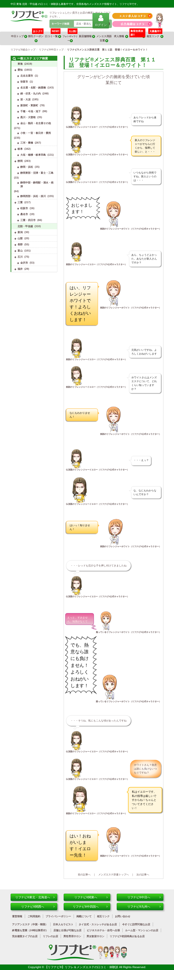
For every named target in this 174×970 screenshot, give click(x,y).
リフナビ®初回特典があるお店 (127, 936)
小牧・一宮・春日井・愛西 (35, 132)
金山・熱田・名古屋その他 (35, 123)
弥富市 (24, 81)
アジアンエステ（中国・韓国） (30, 924)
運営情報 (17, 916)
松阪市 (24, 208)
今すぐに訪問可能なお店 (136, 924)
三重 (20, 202)
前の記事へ (84, 874)
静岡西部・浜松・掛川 (33, 196)
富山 (20, 250)
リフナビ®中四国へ (86, 906)
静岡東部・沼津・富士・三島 (36, 172)
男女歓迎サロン (95, 936)
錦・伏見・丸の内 (30, 93)
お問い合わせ (122, 916)
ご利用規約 (34, 916)
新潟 (20, 232)
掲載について (84, 916)
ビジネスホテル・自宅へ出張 (103, 930)
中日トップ (17, 36)
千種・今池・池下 (30, 111)
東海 (20, 63)
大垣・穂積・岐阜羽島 (33, 154)
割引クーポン (36, 35)
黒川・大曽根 (28, 117)
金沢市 (24, 262)
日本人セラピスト (63, 924)
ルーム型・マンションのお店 (141, 930)
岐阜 (20, 148)
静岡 (20, 160)
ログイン (101, 25)
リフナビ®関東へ (85, 897)
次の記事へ (142, 874)
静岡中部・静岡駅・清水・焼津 (36, 184)
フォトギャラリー (70, 37)
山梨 (20, 238)
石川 (20, 256)
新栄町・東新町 (29, 105)
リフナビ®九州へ (138, 906)
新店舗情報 (85, 36)
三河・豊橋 (26, 142)
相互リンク (154, 35)
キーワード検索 (60, 23)
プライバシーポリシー (58, 916)
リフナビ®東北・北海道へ (32, 897)
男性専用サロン (72, 936)
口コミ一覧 (52, 35)
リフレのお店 (50, 936)
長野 (20, 244)
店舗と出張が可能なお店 (67, 930)
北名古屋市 (26, 75)
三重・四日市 (28, 220)
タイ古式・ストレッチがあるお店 (98, 924)
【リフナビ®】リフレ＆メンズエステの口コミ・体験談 (82, 967)
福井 (20, 268)
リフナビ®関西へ (32, 906)
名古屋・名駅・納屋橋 (33, 87)
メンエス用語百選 (104, 38)
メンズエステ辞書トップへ (113, 874)
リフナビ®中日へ (138, 897)
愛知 (20, 69)
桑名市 (24, 214)
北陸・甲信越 (25, 226)
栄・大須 (25, 99)
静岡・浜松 (26, 166)
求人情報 (119, 36)
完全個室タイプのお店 (25, 936)
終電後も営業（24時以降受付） (30, 930)
